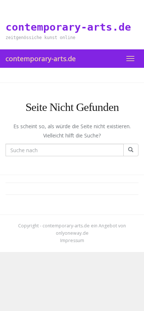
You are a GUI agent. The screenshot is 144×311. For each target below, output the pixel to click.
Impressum (72, 240)
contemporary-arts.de (41, 58)
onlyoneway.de (72, 233)
